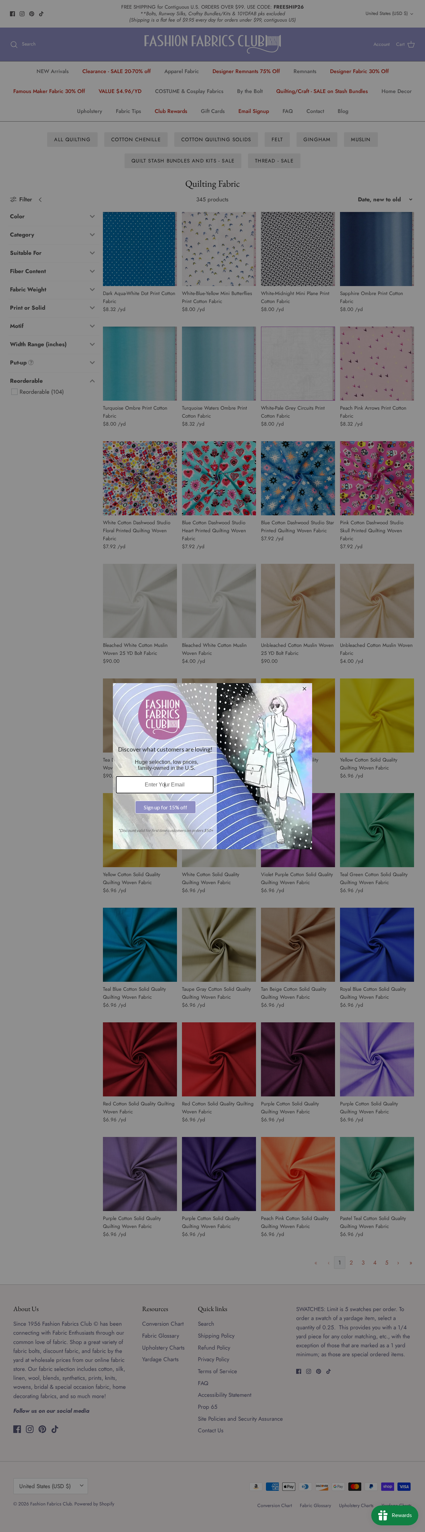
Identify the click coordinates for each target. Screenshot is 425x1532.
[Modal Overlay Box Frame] (212, 766)
